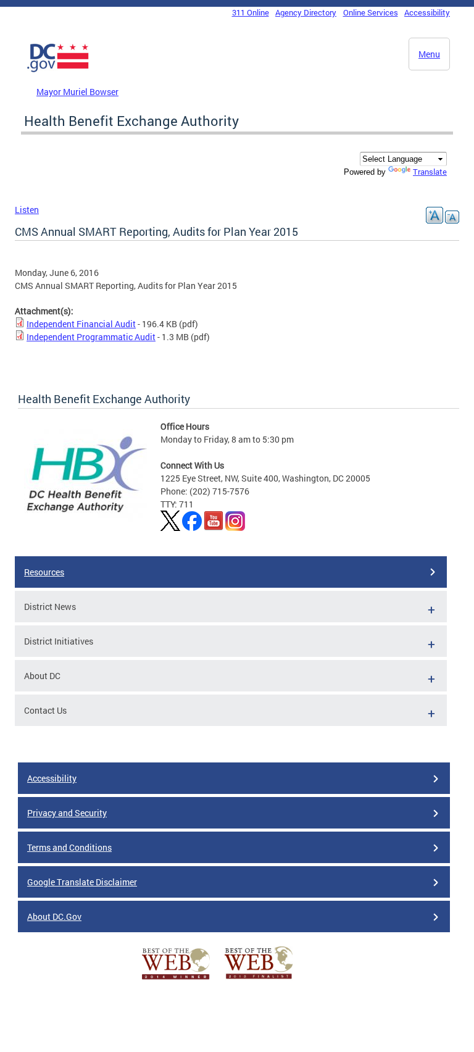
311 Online (250, 12)
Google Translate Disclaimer (82, 882)
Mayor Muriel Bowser (77, 92)
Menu (429, 54)
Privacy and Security (67, 813)
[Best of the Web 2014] (176, 979)
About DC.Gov (54, 916)
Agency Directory (305, 12)
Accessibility (427, 12)
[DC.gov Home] (58, 69)
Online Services (370, 12)
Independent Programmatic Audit (91, 337)
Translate (430, 171)
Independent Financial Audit (81, 324)
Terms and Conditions (69, 847)
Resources (44, 572)
